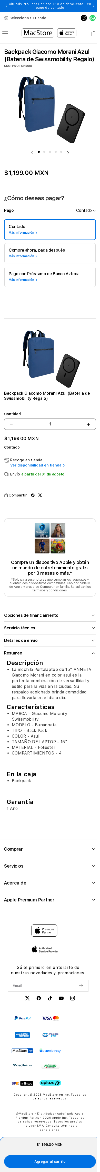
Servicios (14, 871)
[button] (6, 5)
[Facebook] (37, 1004)
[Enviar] (78, 991)
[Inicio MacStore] (48, 33)
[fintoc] (22, 1088)
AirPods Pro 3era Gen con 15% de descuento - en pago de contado (50, 5)
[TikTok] (48, 1004)
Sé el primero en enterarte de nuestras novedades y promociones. (46, 975)
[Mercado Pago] (50, 1040)
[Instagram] (71, 1004)
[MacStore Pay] (22, 1056)
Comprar (13, 854)
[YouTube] (59, 1004)
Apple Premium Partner (29, 905)
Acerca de (15, 888)
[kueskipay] (50, 1056)
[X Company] (25, 1004)
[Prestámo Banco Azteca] (50, 1071)
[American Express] (22, 1040)
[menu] (5, 33)
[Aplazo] (50, 1088)
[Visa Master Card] (50, 1023)
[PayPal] (22, 1023)
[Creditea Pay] (22, 1070)
